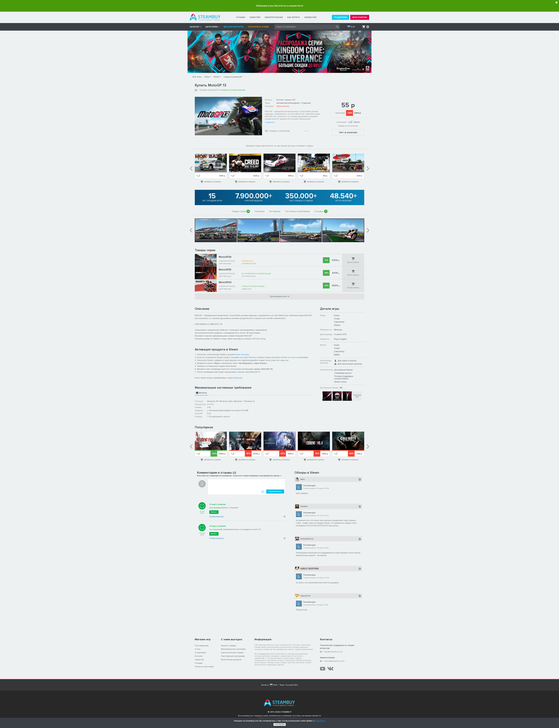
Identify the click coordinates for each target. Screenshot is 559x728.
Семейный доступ (343, 373)
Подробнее (270, 122)
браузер (238, 378)
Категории (211, 27)
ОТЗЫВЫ (240, 17)
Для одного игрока (347, 360)
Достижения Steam (343, 370)
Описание (260, 211)
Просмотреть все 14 (279, 296)
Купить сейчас (353, 262)
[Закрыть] (557, 2)
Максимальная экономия (233, 649)
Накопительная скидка (232, 652)
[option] (211, 168)
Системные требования (297, 211)
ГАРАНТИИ (255, 17)
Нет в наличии (348, 132)
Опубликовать (275, 491)
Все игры (197, 77)
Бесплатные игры (234, 27)
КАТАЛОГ (194, 27)
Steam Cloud (340, 381)
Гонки (336, 315)
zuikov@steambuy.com (334, 661)
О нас (197, 649)
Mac (285, 357)
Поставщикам (201, 645)
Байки (337, 354)
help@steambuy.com (333, 651)
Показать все (357, 396)
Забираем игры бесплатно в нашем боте (279, 5)
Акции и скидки (228, 645)
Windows (252, 357)
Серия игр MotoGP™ (233, 77)
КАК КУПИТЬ (293, 17)
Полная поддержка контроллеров (343, 377)
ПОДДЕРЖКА (340, 17)
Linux (292, 357)
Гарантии (199, 659)
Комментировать (216, 516)
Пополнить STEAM (258, 27)
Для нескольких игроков (350, 364)
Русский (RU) (292, 685)
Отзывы (320, 211)
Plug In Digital (340, 339)
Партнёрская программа (233, 656)
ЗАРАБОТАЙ (310, 17)
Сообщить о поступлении (279, 131)
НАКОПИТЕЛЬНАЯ (274, 17)
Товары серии (240, 211)
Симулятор (339, 322)
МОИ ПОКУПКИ (359, 17)
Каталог (199, 656)
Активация (274, 211)
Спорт (337, 318)
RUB (353, 27)
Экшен (337, 325)
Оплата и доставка (204, 666)
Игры (207, 77)
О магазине (200, 652)
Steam (217, 77)
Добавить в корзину (212, 182)
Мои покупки (243, 354)
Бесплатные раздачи (231, 659)
